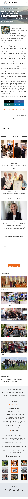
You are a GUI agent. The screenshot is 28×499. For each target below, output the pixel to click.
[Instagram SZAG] (5, 462)
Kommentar (15, 109)
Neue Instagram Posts (14, 456)
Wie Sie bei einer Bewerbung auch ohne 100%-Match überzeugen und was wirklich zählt (14, 224)
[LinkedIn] (6, 490)
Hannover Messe (13, 381)
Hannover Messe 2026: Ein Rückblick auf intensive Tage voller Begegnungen (14, 162)
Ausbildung (3, 379)
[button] (9, 101)
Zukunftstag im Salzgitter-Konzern (19, 411)
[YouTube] (14, 490)
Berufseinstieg (10, 379)
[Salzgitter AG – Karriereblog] (10, 2)
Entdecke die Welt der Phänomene (17, 118)
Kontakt (21, 494)
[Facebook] (18, 490)
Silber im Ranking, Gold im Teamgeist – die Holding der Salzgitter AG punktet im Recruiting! (14, 194)
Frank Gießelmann (14, 8)
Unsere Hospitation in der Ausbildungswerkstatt (12, 446)
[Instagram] (10, 490)
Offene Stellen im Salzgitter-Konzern (14, 404)
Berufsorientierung (18, 379)
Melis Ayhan (17, 160)
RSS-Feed (15, 431)
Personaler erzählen (8, 21)
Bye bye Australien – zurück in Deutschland (10, 127)
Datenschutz (8, 494)
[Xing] (22, 490)
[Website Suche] (26, 2)
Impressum (15, 494)
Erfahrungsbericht (5, 381)
